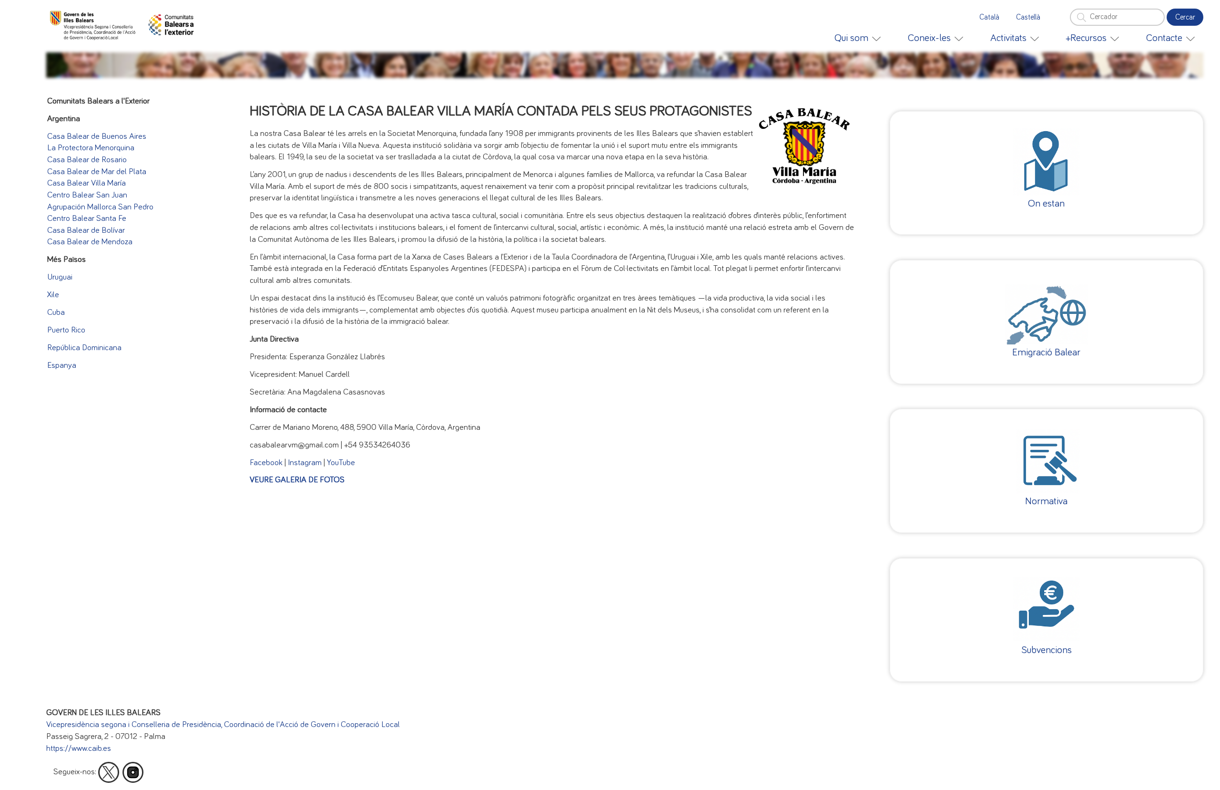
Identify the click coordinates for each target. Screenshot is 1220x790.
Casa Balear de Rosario (87, 160)
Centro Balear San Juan (87, 195)
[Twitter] (108, 772)
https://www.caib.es (78, 748)
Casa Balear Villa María (86, 183)
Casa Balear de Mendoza (89, 242)
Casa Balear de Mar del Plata (96, 171)
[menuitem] (857, 38)
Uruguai (59, 277)
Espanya (61, 365)
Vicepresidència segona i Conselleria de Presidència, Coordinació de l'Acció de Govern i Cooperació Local (223, 724)
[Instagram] (132, 772)
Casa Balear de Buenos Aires (96, 136)
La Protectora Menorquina (90, 148)
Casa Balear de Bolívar (86, 230)
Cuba (56, 312)
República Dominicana (84, 347)
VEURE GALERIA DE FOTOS (297, 480)
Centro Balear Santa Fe (86, 218)
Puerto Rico (66, 330)
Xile (53, 295)
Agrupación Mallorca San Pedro (100, 207)
